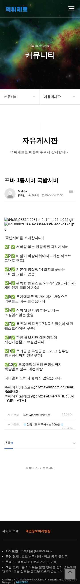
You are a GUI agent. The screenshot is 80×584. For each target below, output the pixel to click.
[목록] (71, 192)
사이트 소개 (10, 531)
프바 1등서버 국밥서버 (36, 414)
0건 (22, 195)
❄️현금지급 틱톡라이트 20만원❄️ (43, 424)
